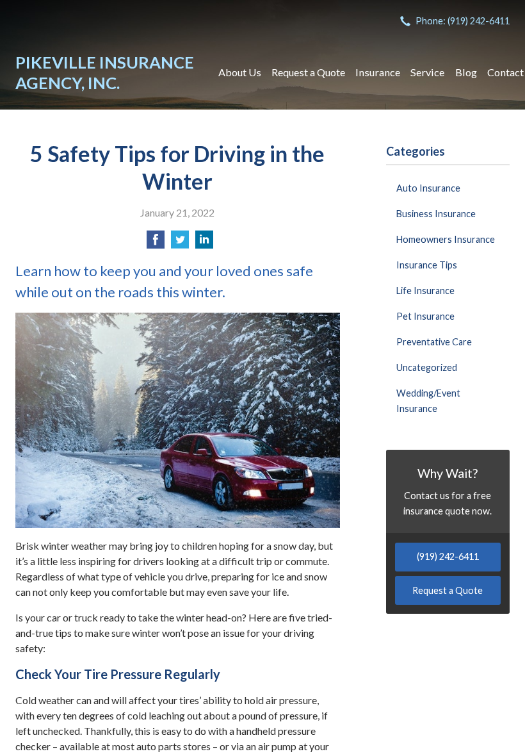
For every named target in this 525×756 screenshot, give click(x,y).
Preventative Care (434, 341)
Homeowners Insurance (445, 239)
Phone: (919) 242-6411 (463, 20)
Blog (466, 72)
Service (427, 72)
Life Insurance (425, 290)
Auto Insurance (428, 188)
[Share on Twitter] (180, 243)
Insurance (377, 72)
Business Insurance (436, 213)
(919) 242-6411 (448, 556)
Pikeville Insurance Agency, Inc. (104, 72)
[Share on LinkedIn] (204, 243)
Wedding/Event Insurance (428, 401)
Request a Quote (308, 72)
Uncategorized (426, 367)
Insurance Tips (426, 264)
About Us (239, 72)
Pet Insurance (425, 316)
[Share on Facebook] (156, 243)
